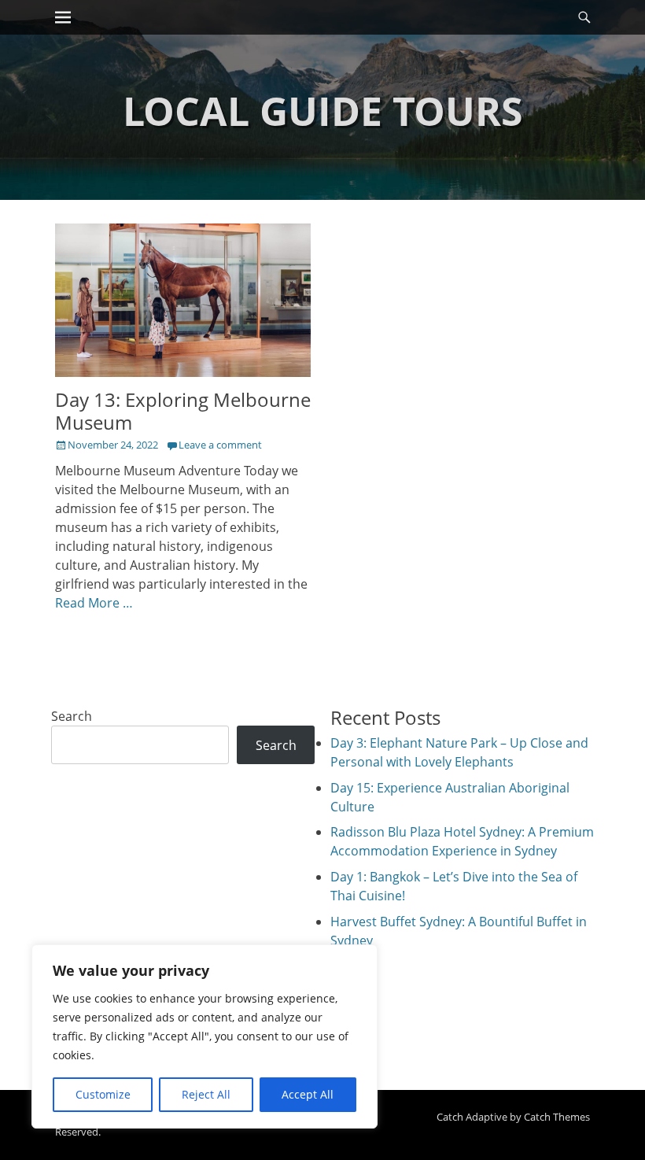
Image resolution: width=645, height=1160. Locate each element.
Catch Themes (557, 1117)
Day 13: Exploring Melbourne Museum (183, 410)
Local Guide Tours (323, 111)
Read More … (94, 602)
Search (71, 716)
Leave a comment (220, 445)
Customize (103, 1094)
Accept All (308, 1094)
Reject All (206, 1094)
